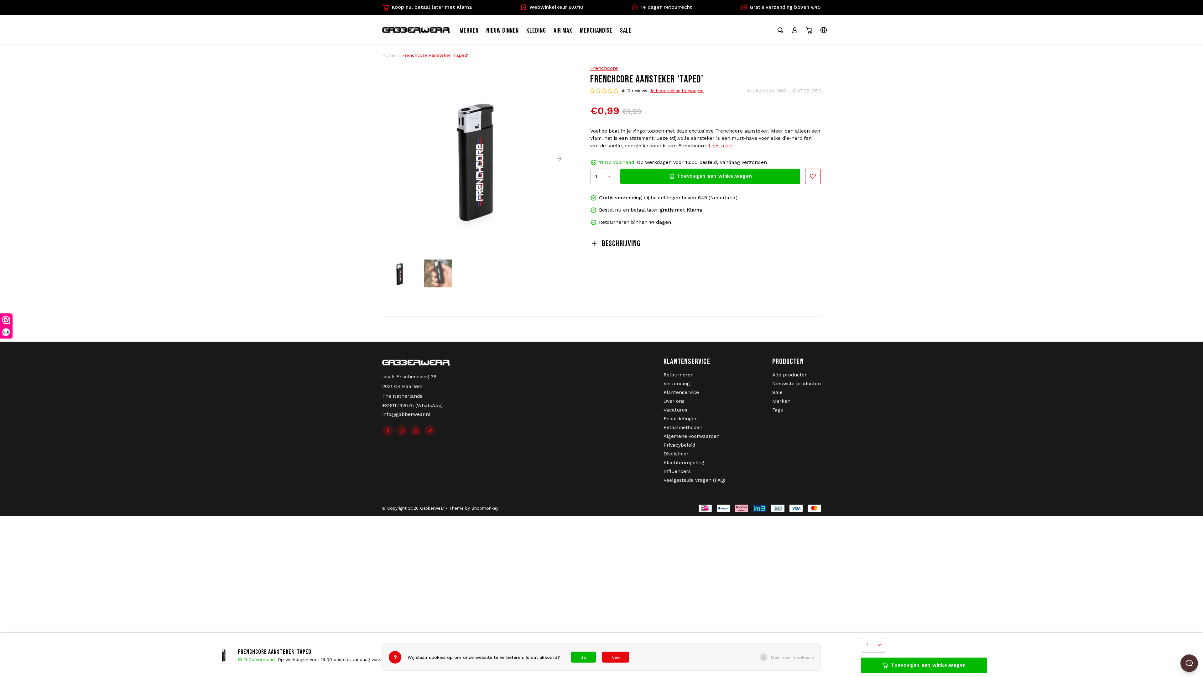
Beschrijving (621, 244)
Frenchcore (604, 68)
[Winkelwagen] (809, 30)
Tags (777, 410)
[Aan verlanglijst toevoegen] (813, 176)
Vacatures (675, 410)
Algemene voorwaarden (692, 436)
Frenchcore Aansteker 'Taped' (435, 55)
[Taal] (823, 30)
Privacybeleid (679, 445)
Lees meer (721, 146)
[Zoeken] (780, 30)
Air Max (563, 30)
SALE (626, 30)
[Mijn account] (794, 30)
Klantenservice (681, 392)
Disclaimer (676, 454)
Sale (777, 392)
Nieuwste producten (796, 383)
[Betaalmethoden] (703, 508)
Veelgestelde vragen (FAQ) (694, 480)
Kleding (536, 30)
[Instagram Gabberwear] (401, 430)
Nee (616, 657)
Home (388, 55)
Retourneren (679, 375)
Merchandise (596, 30)
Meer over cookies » (792, 657)
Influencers (677, 471)
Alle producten (790, 375)
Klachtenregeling (684, 462)
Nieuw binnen (502, 30)
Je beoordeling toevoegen (677, 90)
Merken (469, 30)
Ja (583, 657)
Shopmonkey (484, 508)
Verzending (677, 383)
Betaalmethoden (683, 427)
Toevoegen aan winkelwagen (928, 665)
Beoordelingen (681, 419)
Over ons (674, 401)
